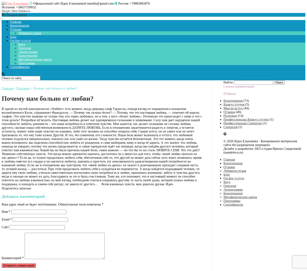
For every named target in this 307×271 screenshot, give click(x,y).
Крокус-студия (233, 104)
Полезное (23, 88)
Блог (13, 37)
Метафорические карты (35, 59)
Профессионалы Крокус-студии (246, 119)
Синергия (230, 127)
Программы (26, 63)
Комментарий (13, 258)
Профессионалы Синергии (242, 123)
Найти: (228, 82)
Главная (15, 22)
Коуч (21, 44)
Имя (6, 211)
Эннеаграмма (28, 52)
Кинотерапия (19, 25)
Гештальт (24, 48)
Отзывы (16, 29)
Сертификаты (20, 67)
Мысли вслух (233, 108)
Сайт (5, 227)
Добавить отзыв (29, 33)
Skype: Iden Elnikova (16, 11)
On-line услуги (20, 40)
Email (7, 219)
